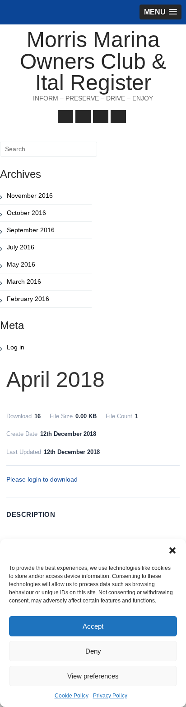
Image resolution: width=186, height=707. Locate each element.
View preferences (93, 676)
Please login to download (42, 479)
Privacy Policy (110, 696)
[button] (172, 550)
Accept (93, 626)
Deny (93, 651)
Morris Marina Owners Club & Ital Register (93, 61)
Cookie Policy (71, 696)
